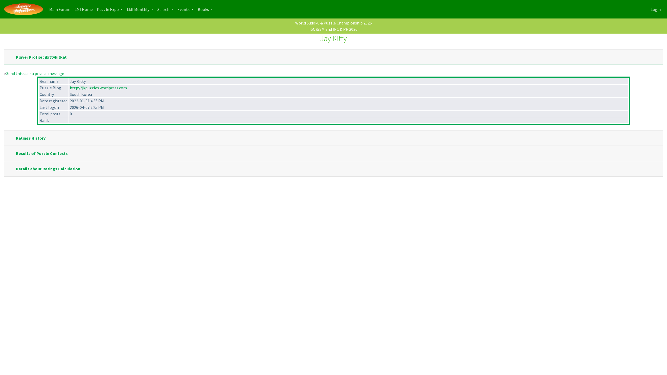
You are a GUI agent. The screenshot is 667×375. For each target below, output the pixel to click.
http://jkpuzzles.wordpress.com (98, 87)
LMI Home (85, 9)
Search (163, 9)
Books (204, 9)
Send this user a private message (35, 73)
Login (656, 9)
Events (183, 9)
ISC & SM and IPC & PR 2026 (333, 29)
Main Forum (60, 9)
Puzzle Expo (108, 9)
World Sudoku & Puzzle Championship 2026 (333, 23)
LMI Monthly (138, 9)
